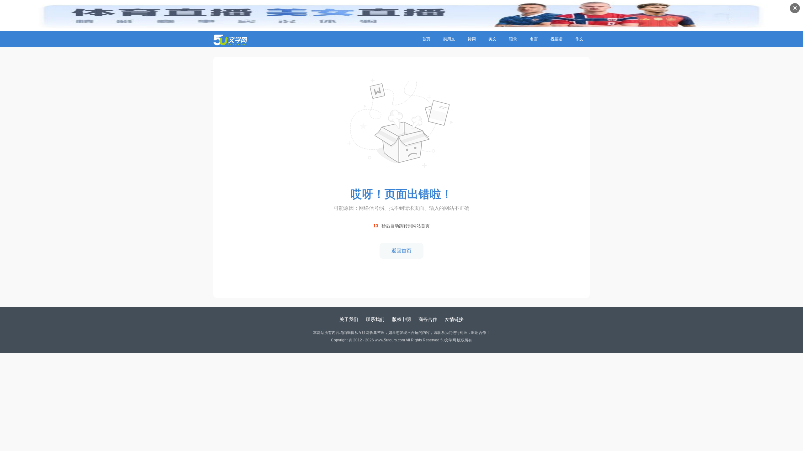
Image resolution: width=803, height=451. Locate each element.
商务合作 (427, 319)
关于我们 (348, 319)
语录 (513, 39)
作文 (579, 39)
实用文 (449, 39)
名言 (534, 39)
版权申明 (401, 319)
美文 (492, 39)
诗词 (472, 39)
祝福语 (556, 39)
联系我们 (375, 319)
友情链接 (454, 319)
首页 (426, 39)
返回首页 (401, 250)
